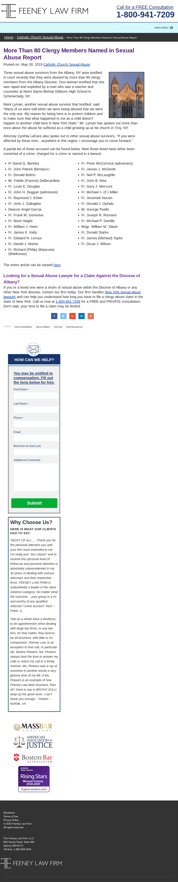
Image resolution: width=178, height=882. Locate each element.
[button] (161, 27)
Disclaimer (9, 812)
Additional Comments (27, 460)
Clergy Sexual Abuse (23, 327)
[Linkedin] (81, 316)
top (171, 875)
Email (17, 432)
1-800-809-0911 (22, 849)
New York (58, 327)
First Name (20, 389)
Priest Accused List (74, 327)
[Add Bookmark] (91, 316)
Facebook (152, 861)
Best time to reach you (27, 445)
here (57, 265)
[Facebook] (54, 316)
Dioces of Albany (43, 327)
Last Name (20, 403)
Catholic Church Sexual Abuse (66, 64)
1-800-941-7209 (145, 14)
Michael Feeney (33, 783)
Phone (18, 417)
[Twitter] (63, 316)
